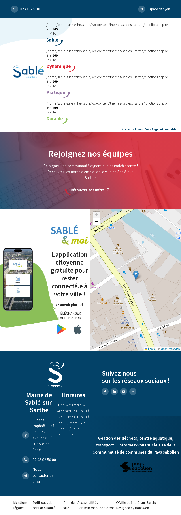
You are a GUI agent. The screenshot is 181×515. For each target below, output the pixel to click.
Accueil (126, 129)
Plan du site (69, 505)
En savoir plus (67, 305)
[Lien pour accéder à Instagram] (132, 391)
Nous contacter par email (43, 475)
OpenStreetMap (170, 349)
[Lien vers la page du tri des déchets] (135, 468)
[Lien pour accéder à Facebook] (105, 391)
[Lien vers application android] (61, 329)
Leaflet (151, 349)
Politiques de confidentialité (44, 505)
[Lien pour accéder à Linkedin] (114, 391)
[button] (136, 275)
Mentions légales (20, 505)
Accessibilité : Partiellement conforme (96, 505)
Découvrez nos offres (88, 189)
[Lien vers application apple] (77, 329)
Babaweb (142, 507)
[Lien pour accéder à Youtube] (123, 391)
